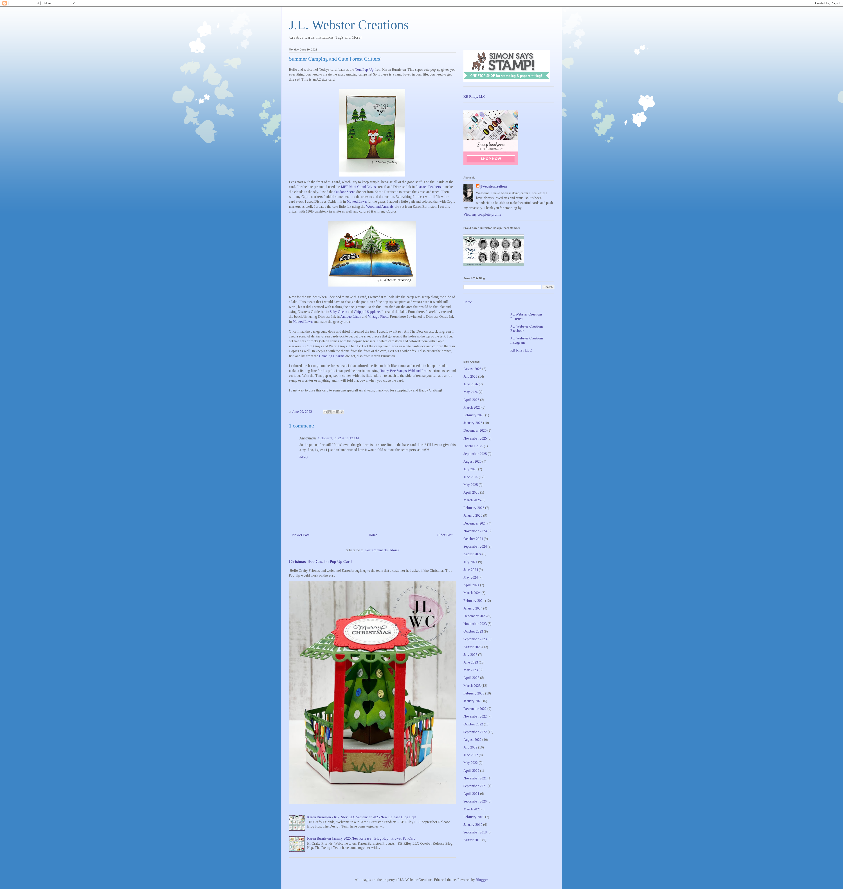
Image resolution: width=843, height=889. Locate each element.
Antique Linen (350, 316)
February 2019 (473, 817)
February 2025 (473, 508)
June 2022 (470, 755)
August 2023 (472, 647)
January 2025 (472, 515)
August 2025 (472, 461)
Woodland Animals (380, 206)
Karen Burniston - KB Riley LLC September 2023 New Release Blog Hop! (361, 817)
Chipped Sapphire (367, 312)
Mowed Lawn (357, 201)
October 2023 (473, 631)
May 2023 (470, 670)
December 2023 (474, 616)
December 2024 (474, 523)
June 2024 (470, 570)
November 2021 (475, 778)
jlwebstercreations (493, 186)
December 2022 (474, 708)
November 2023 (475, 624)
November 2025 (475, 438)
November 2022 (475, 716)
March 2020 (472, 809)
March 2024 (472, 593)
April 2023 (471, 678)
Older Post (444, 535)
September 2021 (475, 786)
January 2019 (472, 824)
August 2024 (472, 554)
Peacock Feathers (428, 187)
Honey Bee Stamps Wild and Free (404, 371)
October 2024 (473, 539)
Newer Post (300, 535)
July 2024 (470, 562)
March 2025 (472, 500)
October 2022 (473, 724)
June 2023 (470, 662)
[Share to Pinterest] (342, 412)
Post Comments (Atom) (382, 550)
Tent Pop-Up (364, 69)
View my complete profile (482, 214)
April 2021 (471, 793)
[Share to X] (333, 412)
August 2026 (472, 369)
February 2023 (473, 693)
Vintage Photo (378, 316)
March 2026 (472, 407)
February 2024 (473, 600)
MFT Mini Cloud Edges (358, 187)
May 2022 (470, 763)
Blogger (482, 880)
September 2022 (475, 732)
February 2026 (473, 415)
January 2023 (472, 701)
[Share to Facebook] (338, 412)
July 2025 (470, 469)
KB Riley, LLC (474, 96)
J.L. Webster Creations (349, 25)
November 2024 (475, 531)
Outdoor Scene (344, 192)
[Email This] (325, 412)
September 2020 (475, 801)
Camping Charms (331, 356)
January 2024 (472, 608)
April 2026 (471, 400)
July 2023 (470, 654)
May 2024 (470, 577)
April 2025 (471, 492)
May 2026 (470, 392)
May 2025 (470, 485)
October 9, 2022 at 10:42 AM (338, 438)
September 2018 (475, 832)
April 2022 (471, 770)
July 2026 (470, 376)
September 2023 (475, 639)
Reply (303, 456)
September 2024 (475, 546)
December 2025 (474, 430)
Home (373, 535)
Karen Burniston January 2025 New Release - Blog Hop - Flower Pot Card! (361, 838)
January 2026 (472, 423)
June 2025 (470, 477)
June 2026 (470, 384)
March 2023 (472, 685)
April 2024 (471, 585)
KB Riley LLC (521, 350)
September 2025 (475, 454)
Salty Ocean (338, 312)
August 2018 (472, 840)
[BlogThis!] (329, 412)
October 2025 (473, 446)
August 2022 (472, 739)
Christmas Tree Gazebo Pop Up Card (320, 561)
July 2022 (470, 747)
